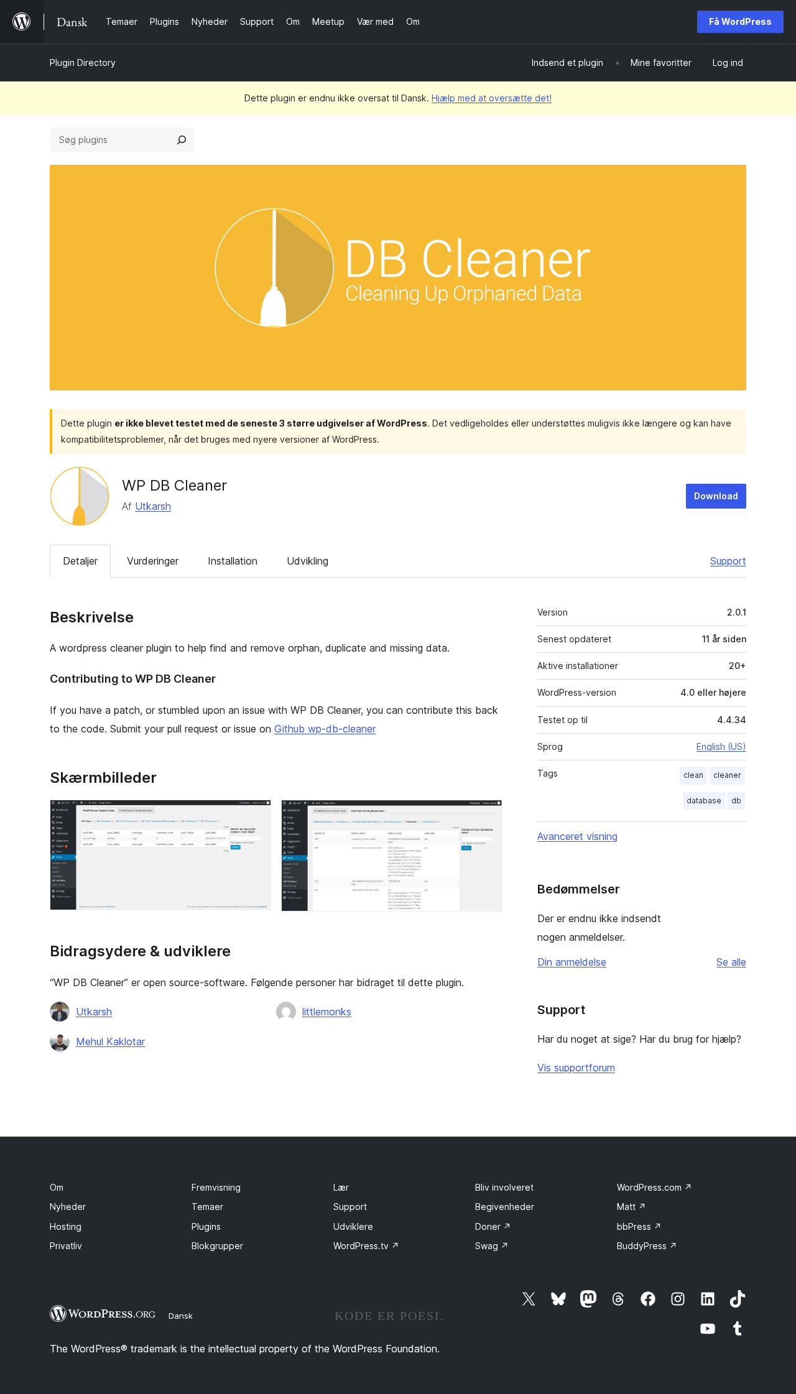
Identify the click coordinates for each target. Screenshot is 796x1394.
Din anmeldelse (571, 962)
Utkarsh (153, 506)
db (736, 800)
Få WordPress (740, 21)
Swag (492, 1245)
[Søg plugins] (181, 139)
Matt (631, 1206)
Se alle (731, 962)
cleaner (727, 775)
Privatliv (66, 1245)
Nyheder (68, 1206)
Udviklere (353, 1226)
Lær (341, 1187)
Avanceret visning (577, 836)
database (704, 800)
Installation (232, 561)
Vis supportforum (576, 1067)
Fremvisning (216, 1187)
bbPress (639, 1226)
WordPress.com (654, 1187)
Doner (493, 1226)
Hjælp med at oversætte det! (492, 98)
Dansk (181, 1316)
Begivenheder (504, 1206)
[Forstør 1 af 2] (254, 816)
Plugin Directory (83, 62)
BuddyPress (647, 1245)
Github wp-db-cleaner (325, 728)
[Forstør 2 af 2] (485, 816)
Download (716, 496)
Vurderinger (152, 561)
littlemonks (326, 1011)
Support (728, 561)
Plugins (206, 1226)
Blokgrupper (217, 1245)
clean (693, 775)
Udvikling (307, 561)
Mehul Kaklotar (110, 1041)
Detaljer (80, 561)
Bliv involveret (504, 1187)
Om (56, 1187)
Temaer (207, 1206)
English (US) (721, 746)
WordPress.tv (366, 1245)
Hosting (65, 1226)
